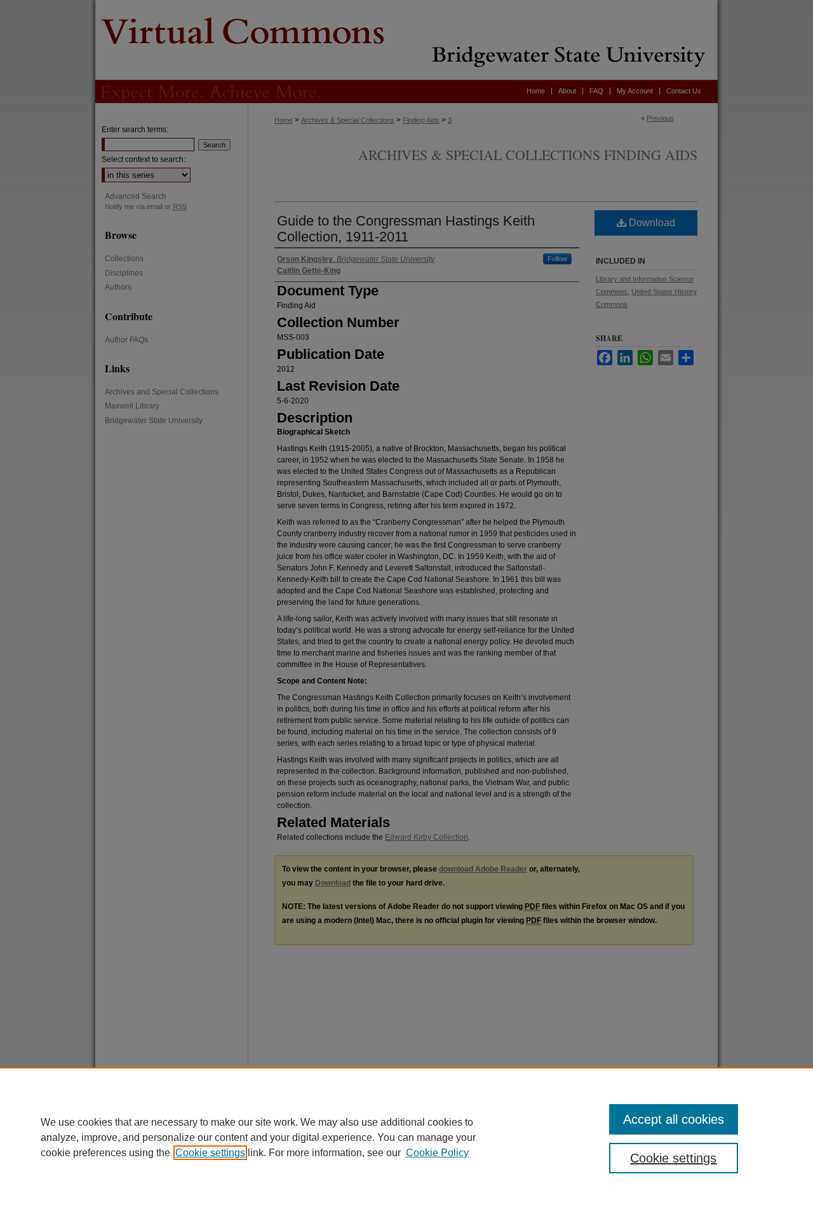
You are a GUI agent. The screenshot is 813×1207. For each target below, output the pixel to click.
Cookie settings (210, 1152)
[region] (406, 1137)
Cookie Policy (437, 1152)
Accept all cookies (673, 1119)
